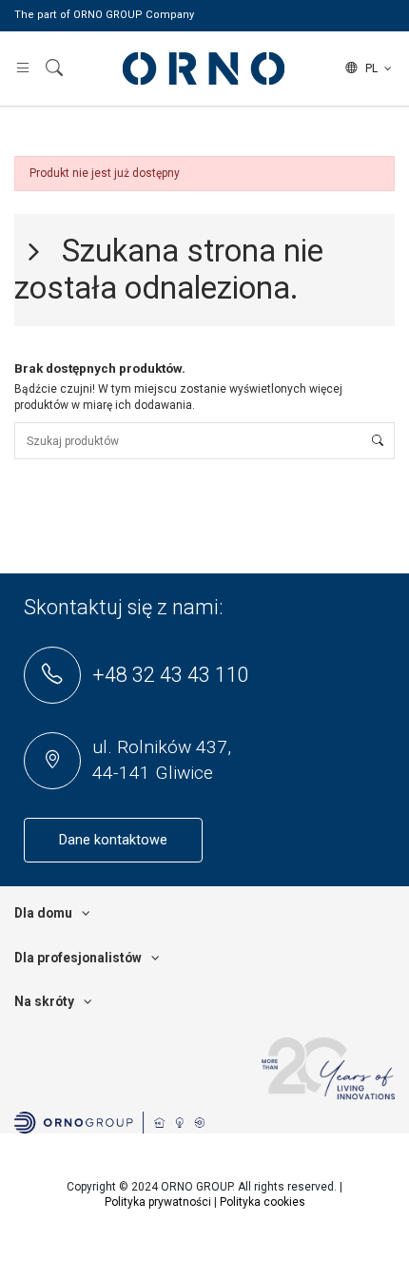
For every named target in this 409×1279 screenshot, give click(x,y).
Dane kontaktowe (113, 840)
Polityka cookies (262, 1202)
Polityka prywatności (158, 1202)
